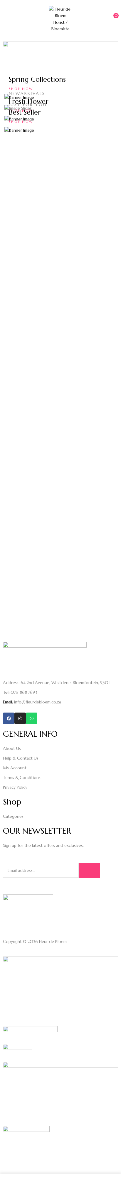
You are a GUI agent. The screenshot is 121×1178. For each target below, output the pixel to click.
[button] (111, 18)
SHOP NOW (21, 89)
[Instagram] (20, 718)
